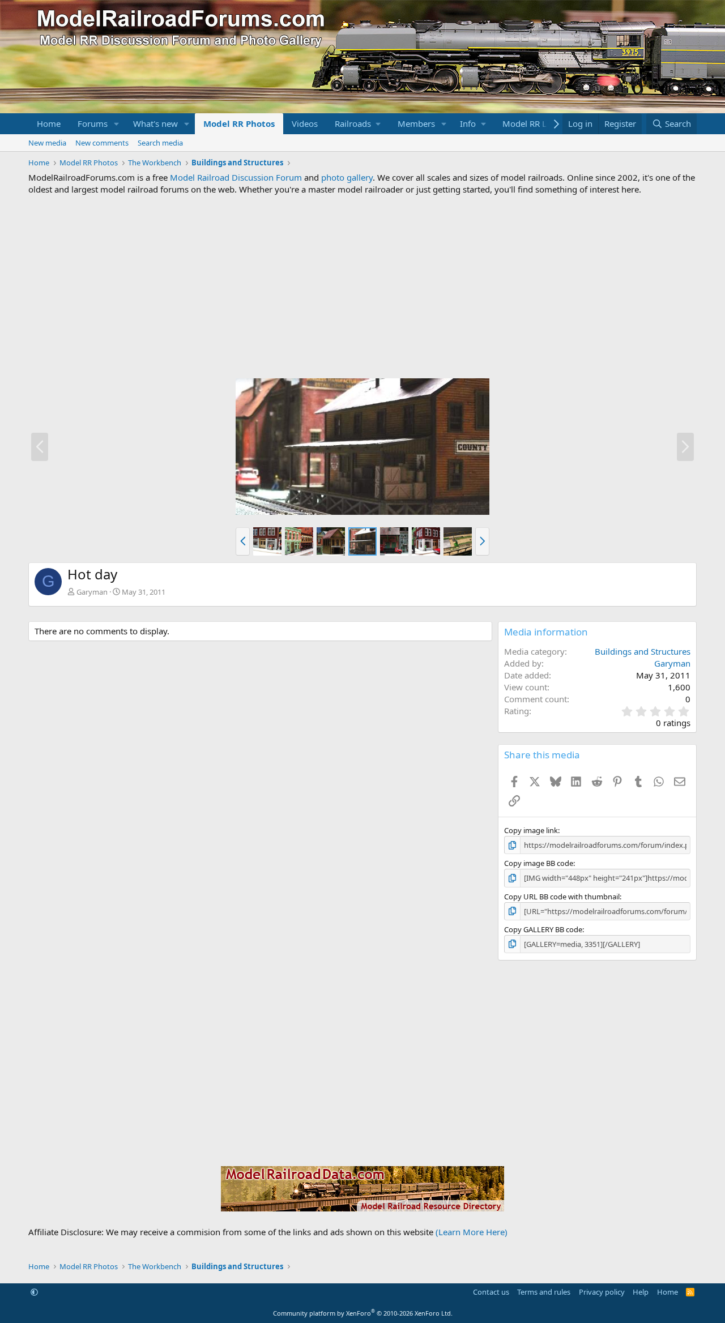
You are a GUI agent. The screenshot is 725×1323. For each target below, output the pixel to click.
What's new (155, 123)
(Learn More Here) (472, 1231)
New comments (102, 143)
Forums (93, 123)
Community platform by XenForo (363, 1313)
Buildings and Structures (642, 651)
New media (47, 143)
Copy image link (531, 830)
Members (416, 123)
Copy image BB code (538, 863)
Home (49, 123)
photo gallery (347, 177)
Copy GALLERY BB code (543, 929)
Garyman (92, 592)
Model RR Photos (239, 123)
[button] (117, 123)
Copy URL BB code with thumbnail (562, 896)
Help (641, 1292)
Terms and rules (543, 1292)
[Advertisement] (362, 286)
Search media (160, 143)
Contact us (491, 1292)
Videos (305, 123)
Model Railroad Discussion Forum (236, 177)
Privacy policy (602, 1292)
